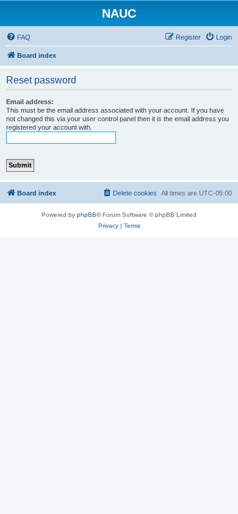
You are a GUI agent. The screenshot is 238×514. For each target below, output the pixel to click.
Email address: (30, 101)
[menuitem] (18, 37)
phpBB (86, 214)
